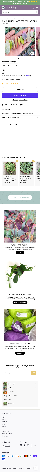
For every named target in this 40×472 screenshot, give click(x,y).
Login (3, 417)
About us (4, 429)
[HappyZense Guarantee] (20, 276)
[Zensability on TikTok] (31, 445)
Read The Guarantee (20, 302)
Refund (4, 426)
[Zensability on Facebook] (24, 445)
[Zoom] (32, 53)
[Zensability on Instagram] (21, 445)
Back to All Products (21, 198)
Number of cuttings (9, 62)
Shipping (4, 79)
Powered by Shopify (25, 468)
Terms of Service (7, 433)
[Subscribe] (33, 373)
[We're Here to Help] (20, 226)
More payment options (20, 100)
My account (5, 436)
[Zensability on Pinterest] (28, 445)
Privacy (4, 424)
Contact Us (5, 431)
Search (4, 419)
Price (4, 70)
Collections (10, 18)
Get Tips (20, 253)
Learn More (20, 353)
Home (3, 18)
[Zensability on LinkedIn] (35, 445)
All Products (19, 18)
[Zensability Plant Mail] (20, 325)
